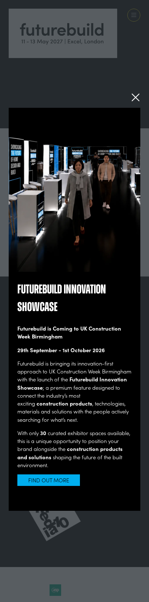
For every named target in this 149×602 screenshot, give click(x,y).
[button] (135, 97)
